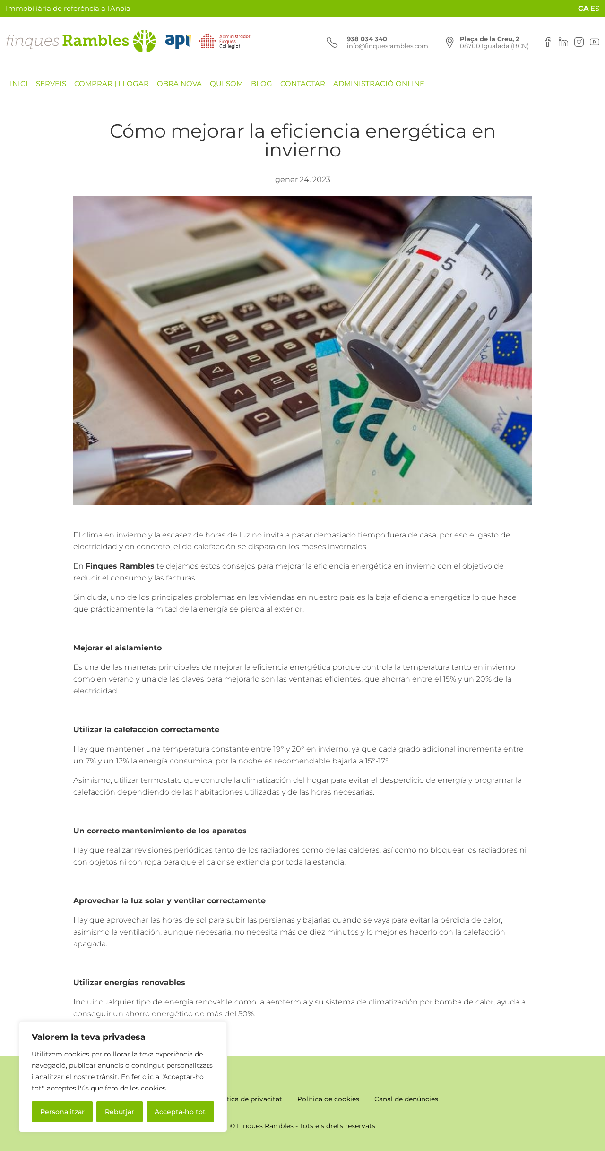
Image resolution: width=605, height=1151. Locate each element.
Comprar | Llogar (111, 83)
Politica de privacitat (248, 1099)
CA (583, 8)
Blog (261, 83)
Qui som (226, 83)
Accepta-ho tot (180, 1112)
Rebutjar (119, 1112)
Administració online (378, 83)
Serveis (51, 83)
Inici (19, 83)
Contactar (302, 83)
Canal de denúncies (406, 1099)
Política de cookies (328, 1099)
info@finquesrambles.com (387, 46)
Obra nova (179, 83)
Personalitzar (62, 1112)
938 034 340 (367, 39)
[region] (123, 1076)
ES (594, 8)
